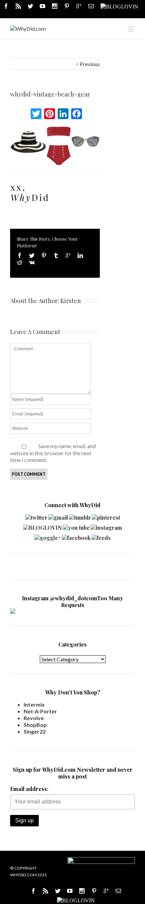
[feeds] (101, 536)
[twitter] (36, 515)
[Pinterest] (66, 6)
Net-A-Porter (40, 711)
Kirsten (70, 301)
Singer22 (35, 731)
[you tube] (76, 525)
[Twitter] (30, 6)
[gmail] (58, 515)
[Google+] (68, 255)
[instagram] (106, 525)
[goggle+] (47, 536)
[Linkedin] (80, 255)
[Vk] (32, 262)
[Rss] (18, 6)
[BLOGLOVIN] (119, 6)
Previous (90, 64)
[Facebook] (6, 6)
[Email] (91, 6)
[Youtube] (42, 6)
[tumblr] (79, 515)
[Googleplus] (79, 6)
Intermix (34, 704)
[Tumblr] (56, 255)
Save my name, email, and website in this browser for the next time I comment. (53, 453)
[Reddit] (19, 262)
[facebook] (76, 536)
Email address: (29, 788)
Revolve (34, 718)
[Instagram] (54, 6)
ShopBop (35, 724)
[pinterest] (105, 515)
